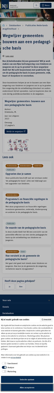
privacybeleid (16, 357)
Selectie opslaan (27, 379)
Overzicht (47, 319)
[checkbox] (9, 363)
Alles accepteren (27, 387)
